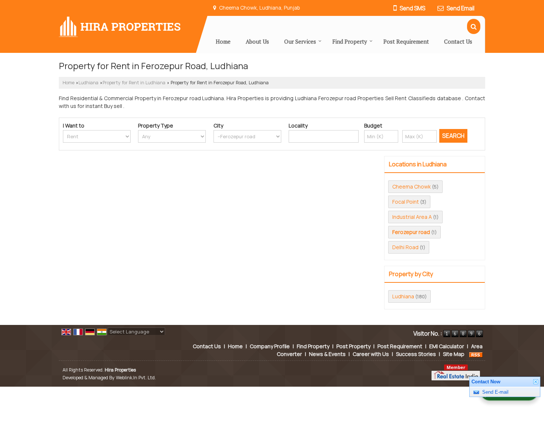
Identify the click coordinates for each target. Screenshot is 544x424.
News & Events (327, 353)
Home (223, 41)
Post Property (353, 346)
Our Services (300, 41)
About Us (257, 41)
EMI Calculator (446, 346)
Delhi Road (405, 247)
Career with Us (371, 353)
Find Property (349, 41)
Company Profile (270, 346)
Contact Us (458, 41)
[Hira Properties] (120, 26)
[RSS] (476, 353)
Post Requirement (406, 41)
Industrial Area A (412, 216)
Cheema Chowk (411, 186)
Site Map (453, 353)
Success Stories (416, 353)
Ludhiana (88, 82)
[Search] (473, 26)
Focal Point (405, 201)
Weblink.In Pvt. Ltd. (136, 377)
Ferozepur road (411, 231)
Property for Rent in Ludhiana (134, 82)
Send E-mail (495, 392)
